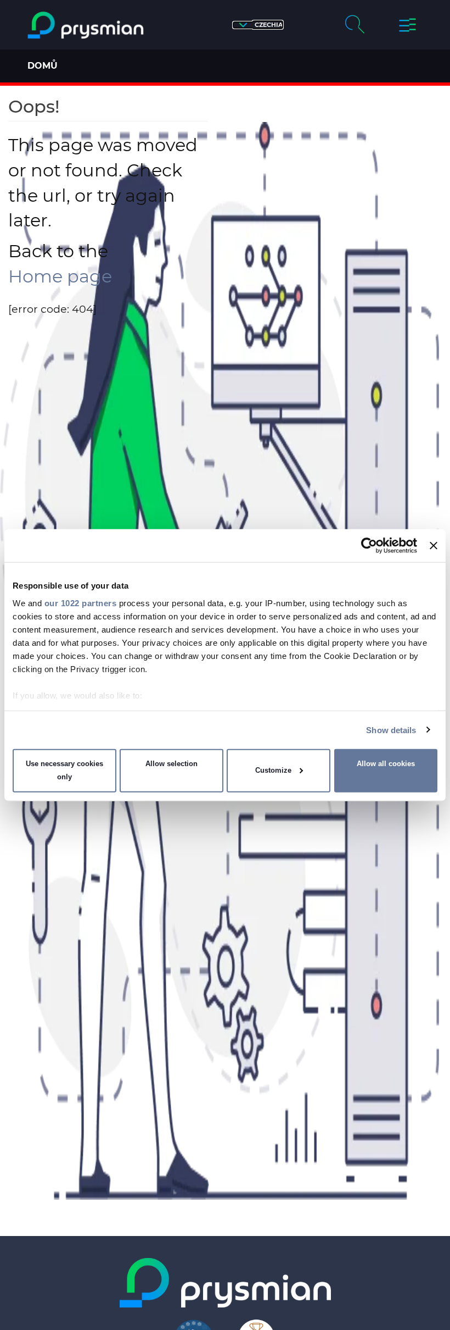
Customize (273, 770)
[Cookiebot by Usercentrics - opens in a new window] (369, 545)
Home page (60, 276)
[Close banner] (433, 546)
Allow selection (171, 764)
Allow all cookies (386, 764)
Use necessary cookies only (64, 770)
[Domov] (85, 25)
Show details (391, 729)
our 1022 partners (80, 602)
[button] (258, 25)
